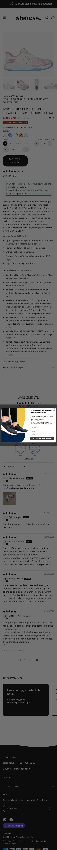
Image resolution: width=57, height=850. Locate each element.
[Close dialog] (54, 409)
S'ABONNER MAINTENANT (42, 438)
